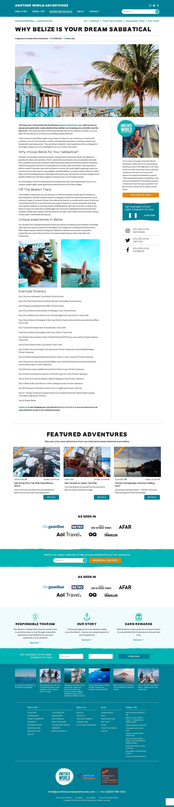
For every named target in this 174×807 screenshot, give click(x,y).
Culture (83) (31, 712)
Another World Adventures (41, 5)
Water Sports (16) (33, 731)
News (103, 716)
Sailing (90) (56, 728)
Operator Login (82, 722)
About (80, 11)
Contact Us (80, 716)
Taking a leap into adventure (136, 725)
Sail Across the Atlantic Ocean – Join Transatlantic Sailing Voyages (135, 740)
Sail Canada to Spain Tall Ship (81, 483)
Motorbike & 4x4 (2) (34, 725)
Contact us (23, 407)
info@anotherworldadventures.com (71, 791)
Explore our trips (141, 195)
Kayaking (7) (31, 722)
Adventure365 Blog (24, 21)
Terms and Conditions (84, 719)
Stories (103, 725)
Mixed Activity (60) (59, 722)
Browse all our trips (105, 560)
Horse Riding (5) (58, 719)
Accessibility (91, 798)
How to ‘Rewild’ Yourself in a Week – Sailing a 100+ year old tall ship (148, 687)
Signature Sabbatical (65, 407)
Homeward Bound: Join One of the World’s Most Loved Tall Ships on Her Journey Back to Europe (50, 688)
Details (51, 497)
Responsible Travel (135, 21)
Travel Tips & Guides (112, 21)
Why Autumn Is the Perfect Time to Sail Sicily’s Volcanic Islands (123, 687)
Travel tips (38, 11)
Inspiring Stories (107, 712)
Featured (94, 21)
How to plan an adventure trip (135, 713)
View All (30, 734)
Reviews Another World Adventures (134, 734)
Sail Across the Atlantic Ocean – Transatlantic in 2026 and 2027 (135, 720)
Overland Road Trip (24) (60, 725)
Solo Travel (153, 21)
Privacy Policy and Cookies (108, 798)
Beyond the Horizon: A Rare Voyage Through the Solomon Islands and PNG (99, 687)
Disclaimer (79, 798)
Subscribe (149, 215)
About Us (80, 712)
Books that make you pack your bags (135, 747)
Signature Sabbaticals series (70, 125)
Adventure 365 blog (60, 11)
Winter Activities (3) (59, 731)
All (85, 21)
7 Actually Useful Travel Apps (134, 729)
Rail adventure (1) (33, 728)
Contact (94, 11)
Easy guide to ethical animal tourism (136, 752)
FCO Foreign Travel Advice (86, 725)
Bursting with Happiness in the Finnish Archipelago (25, 686)
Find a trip (21, 11)
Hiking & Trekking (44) (35, 719)
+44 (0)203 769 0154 (113, 791)
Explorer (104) (57, 716)
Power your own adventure (136, 756)
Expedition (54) (32, 716)
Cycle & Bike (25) (58, 712)
